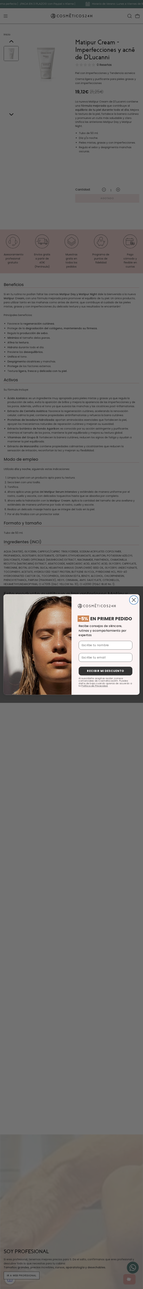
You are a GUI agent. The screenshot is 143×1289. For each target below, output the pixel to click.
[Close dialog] (133, 600)
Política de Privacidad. (94, 686)
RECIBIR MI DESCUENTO (105, 671)
